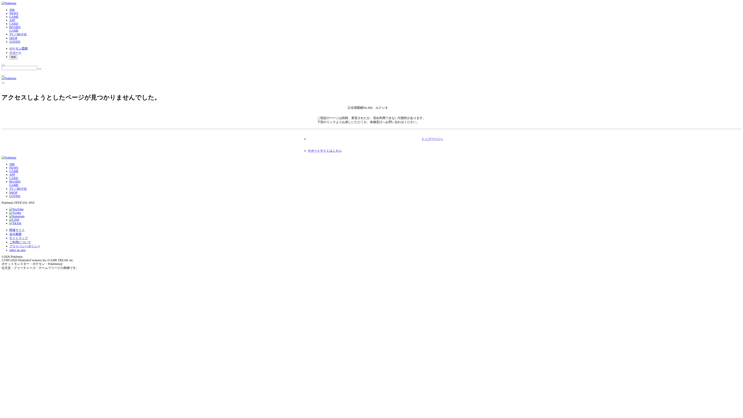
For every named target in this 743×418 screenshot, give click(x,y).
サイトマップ (18, 238)
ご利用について (20, 242)
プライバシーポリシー (24, 246)
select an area (17, 250)
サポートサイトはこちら (325, 150)
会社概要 (15, 234)
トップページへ (432, 138)
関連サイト (17, 230)
